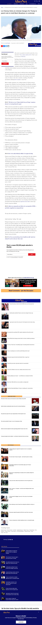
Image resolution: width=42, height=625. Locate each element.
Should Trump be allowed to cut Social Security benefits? (28, 281)
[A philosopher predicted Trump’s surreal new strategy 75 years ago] (5, 315)
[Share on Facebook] (4, 46)
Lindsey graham (7, 531)
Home (2, 7)
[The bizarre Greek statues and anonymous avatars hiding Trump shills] (35, 401)
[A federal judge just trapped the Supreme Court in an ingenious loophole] (4, 451)
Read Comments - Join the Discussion (21, 291)
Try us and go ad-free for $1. (26, 54)
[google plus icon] (6, 539)
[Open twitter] (5, 539)
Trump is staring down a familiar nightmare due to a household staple (21, 520)
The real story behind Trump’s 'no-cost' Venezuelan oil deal (11, 421)
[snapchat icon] (12, 539)
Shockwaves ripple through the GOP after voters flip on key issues (21, 512)
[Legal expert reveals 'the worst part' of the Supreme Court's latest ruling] (5, 325)
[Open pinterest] (9, 539)
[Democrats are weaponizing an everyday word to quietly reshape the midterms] (4, 475)
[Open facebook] (3, 539)
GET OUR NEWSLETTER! (33, 3)
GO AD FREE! (21, 5)
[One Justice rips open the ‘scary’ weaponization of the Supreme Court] (35, 416)
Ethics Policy (22, 3)
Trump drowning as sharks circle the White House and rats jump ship (22, 303)
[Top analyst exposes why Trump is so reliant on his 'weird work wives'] (3, 562)
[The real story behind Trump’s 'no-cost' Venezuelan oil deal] (35, 423)
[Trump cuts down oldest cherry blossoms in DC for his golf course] (4, 482)
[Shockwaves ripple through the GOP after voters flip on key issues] (4, 514)
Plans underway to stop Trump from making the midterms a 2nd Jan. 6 (21, 504)
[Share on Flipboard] (2, 46)
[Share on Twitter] (6, 46)
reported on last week (24, 201)
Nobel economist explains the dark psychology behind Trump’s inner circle (14, 428)
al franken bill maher (20, 531)
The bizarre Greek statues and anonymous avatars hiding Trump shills (13, 398)
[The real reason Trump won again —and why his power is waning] (4, 459)
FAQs (26, 3)
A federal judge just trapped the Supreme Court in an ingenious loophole (11, 552)
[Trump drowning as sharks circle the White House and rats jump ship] (5, 306)
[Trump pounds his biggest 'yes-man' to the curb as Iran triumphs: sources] (4, 498)
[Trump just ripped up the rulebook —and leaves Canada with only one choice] (35, 438)
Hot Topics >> (9, 3)
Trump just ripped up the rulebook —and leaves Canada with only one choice (14, 436)
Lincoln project (13, 531)
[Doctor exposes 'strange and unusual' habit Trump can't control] (3, 599)
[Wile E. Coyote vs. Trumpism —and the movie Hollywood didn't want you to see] (4, 490)
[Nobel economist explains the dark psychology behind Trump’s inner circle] (35, 431)
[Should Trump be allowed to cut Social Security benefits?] (12, 283)
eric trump (6, 532)
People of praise (27, 531)
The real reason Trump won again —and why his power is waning (20, 456)
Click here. (23, 56)
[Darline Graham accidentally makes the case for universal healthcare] (35, 408)
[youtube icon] (11, 539)
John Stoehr (7, 43)
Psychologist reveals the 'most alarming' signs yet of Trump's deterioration (11, 583)
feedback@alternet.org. (28, 277)
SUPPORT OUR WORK (28, 5)
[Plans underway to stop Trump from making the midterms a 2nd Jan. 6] (4, 506)
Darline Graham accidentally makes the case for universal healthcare (13, 406)
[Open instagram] (8, 539)
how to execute (17, 79)
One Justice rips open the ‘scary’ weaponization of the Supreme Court (13, 413)
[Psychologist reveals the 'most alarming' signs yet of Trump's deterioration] (4, 467)
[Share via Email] (8, 46)
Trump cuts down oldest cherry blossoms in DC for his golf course (21, 480)
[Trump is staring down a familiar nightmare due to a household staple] (4, 522)
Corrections (16, 3)
